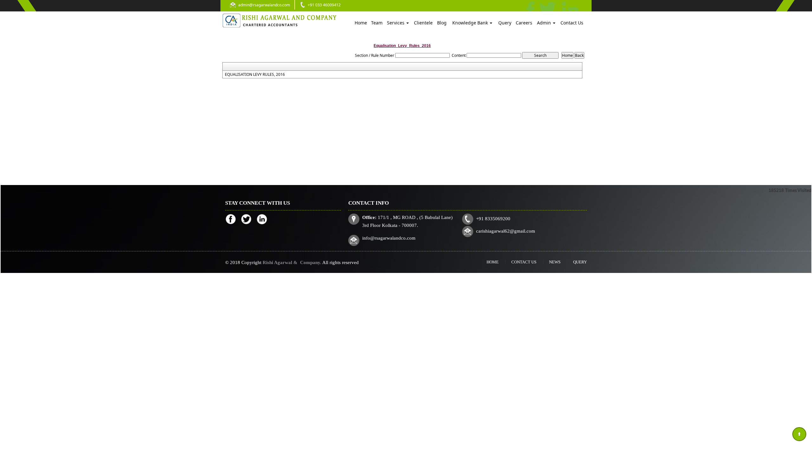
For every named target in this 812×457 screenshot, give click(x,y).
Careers (524, 23)
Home (361, 23)
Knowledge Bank (470, 23)
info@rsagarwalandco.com (389, 238)
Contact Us (571, 23)
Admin (544, 23)
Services (396, 23)
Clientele (423, 23)
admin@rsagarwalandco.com (264, 5)
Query (504, 23)
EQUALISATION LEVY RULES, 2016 (255, 74)
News (554, 262)
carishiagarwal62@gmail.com (505, 231)
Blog (442, 23)
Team (377, 23)
